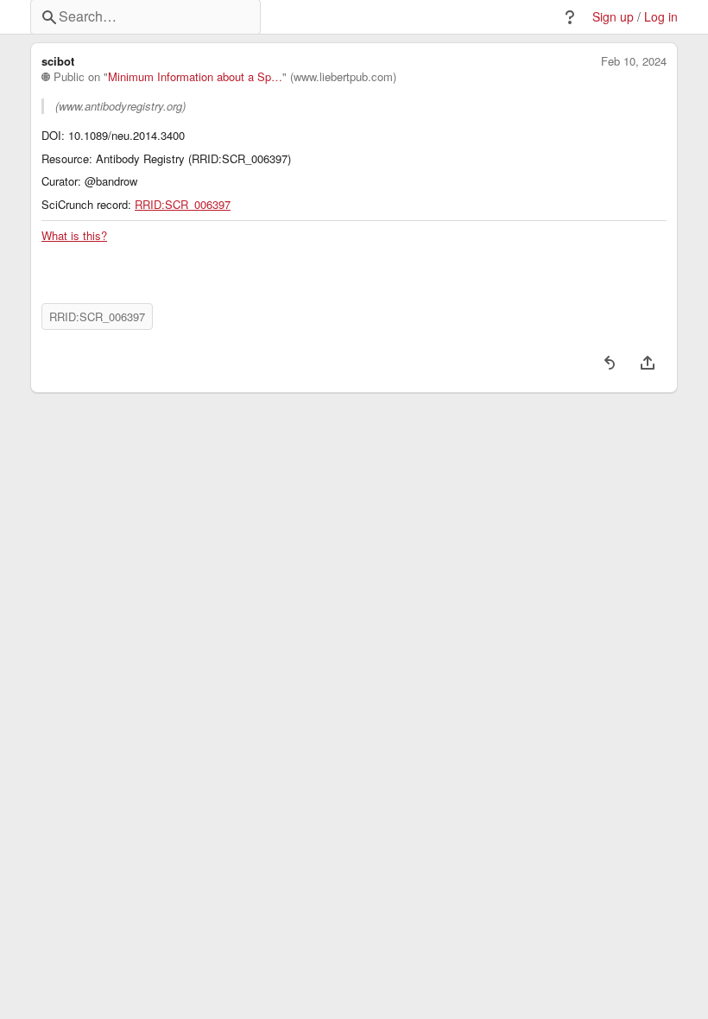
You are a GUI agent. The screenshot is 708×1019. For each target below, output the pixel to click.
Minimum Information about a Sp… (195, 77)
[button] (570, 17)
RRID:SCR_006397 (183, 204)
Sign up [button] (613, 17)
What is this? (74, 236)
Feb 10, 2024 (634, 61)
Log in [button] (661, 17)
